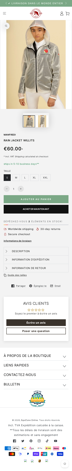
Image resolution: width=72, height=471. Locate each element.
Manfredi (10, 134)
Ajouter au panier (36, 199)
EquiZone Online (29, 420)
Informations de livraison (18, 240)
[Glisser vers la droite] (65, 3)
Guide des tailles (17, 275)
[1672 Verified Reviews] (36, 405)
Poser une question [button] (36, 331)
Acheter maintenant (36, 209)
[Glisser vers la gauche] (6, 3)
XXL (45, 177)
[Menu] (5, 13)
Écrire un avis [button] (36, 322)
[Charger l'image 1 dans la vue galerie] (29, 121)
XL (34, 177)
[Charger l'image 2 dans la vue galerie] (42, 121)
